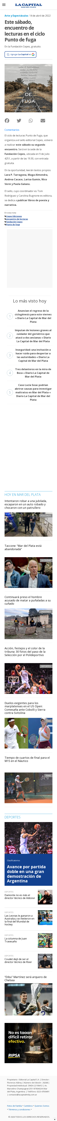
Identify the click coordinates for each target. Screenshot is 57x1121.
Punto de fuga (13, 224)
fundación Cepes (14, 222)
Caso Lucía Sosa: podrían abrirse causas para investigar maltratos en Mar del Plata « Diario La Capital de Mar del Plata (30, 392)
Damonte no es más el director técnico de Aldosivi (20, 896)
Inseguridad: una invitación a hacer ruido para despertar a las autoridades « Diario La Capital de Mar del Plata (30, 355)
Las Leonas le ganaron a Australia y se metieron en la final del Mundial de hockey (19, 920)
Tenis (48, 721)
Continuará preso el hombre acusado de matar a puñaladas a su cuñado (28, 600)
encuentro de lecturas (17, 219)
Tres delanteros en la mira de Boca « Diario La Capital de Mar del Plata (30, 373)
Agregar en (21, 54)
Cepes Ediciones (14, 216)
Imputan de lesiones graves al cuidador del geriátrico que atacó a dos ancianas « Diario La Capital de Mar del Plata (30, 336)
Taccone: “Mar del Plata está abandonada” (23, 547)
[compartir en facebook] (11, 120)
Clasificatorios (13, 860)
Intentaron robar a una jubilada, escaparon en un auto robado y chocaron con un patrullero (26, 504)
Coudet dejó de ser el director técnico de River (18, 960)
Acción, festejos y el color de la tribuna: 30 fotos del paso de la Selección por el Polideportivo (25, 651)
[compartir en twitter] (23, 120)
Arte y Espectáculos (16, 15)
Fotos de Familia (14, 1105)
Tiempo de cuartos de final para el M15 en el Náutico (27, 759)
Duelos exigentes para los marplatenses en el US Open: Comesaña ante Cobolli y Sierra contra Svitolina (25, 708)
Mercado (46, 986)
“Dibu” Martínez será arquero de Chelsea (26, 978)
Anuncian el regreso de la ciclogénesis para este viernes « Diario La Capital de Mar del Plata (30, 316)
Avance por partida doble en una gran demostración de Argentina (26, 874)
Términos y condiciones (19, 1109)
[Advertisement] (28, 258)
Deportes (46, 666)
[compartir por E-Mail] (46, 120)
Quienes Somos (42, 1105)
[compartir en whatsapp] (35, 120)
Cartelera (28, 1105)
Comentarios (12, 130)
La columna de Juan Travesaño (16, 940)
